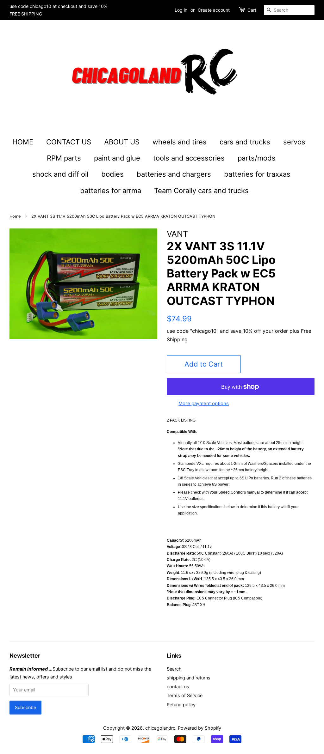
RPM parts (64, 158)
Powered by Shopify (199, 728)
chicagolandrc (160, 728)
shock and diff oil (60, 174)
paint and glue (117, 158)
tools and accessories (189, 158)
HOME (22, 142)
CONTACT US (68, 142)
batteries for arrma (110, 190)
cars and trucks (245, 142)
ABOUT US (122, 142)
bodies (112, 174)
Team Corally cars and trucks (201, 190)
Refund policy (181, 704)
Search (174, 669)
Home (15, 216)
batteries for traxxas (257, 174)
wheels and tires (180, 142)
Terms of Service (184, 695)
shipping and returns (188, 677)
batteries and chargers (174, 174)
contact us (178, 686)
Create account (214, 10)
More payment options (203, 403)
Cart (251, 10)
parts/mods (257, 158)
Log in (181, 10)
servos (294, 142)
